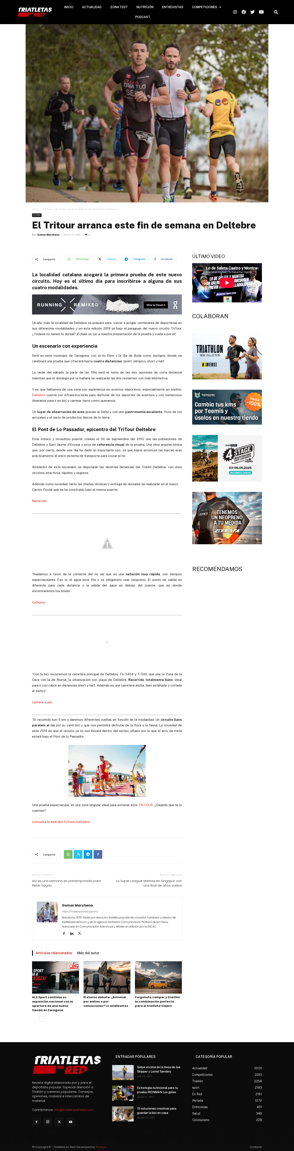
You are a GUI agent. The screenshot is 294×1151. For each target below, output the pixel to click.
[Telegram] (88, 854)
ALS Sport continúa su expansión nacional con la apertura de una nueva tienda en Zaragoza (52, 1003)
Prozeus (101, 1147)
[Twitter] (78, 854)
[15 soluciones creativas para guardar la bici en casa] (123, 1113)
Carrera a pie (42, 702)
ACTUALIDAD (92, 7)
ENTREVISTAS (172, 7)
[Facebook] (98, 854)
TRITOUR (145, 805)
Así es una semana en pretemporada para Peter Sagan (66, 883)
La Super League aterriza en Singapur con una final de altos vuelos (149, 883)
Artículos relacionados (54, 953)
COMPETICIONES (204, 7)
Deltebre (38, 395)
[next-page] (41, 1018)
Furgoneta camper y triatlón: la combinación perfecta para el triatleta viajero (158, 1001)
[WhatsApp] (68, 854)
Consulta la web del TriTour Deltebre (61, 821)
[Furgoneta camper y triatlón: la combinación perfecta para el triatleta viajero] (158, 977)
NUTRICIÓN (144, 7)
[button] (275, 12)
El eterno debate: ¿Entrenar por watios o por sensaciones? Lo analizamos (106, 1001)
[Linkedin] (73, 933)
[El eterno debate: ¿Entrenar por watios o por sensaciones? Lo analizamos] (107, 977)
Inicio (35, 209)
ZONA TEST (119, 7)
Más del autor (88, 953)
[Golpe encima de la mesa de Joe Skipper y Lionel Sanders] (123, 1072)
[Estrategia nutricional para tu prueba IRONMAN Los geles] (123, 1093)
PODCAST (142, 17)
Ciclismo (38, 602)
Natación (39, 501)
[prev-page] (34, 1018)
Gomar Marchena (48, 234)
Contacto (256, 1147)
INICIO (68, 7)
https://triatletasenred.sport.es (80, 911)
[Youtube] (70, 1122)
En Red (47, 209)
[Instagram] (47, 1122)
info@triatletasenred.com (73, 1110)
